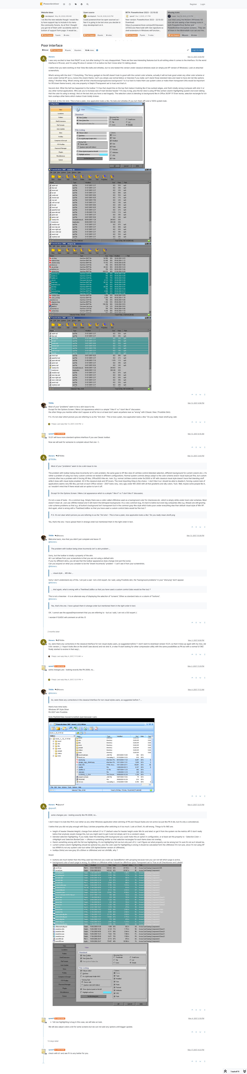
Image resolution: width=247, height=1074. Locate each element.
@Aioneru (60, 536)
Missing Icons (174, 12)
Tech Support (48, 35)
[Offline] (44, 405)
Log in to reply (197, 50)
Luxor (174, 16)
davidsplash (49, 16)
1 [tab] (115, 40)
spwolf (132, 16)
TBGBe (51, 403)
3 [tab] (123, 40)
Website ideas (47, 12)
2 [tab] (119, 40)
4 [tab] (127, 40)
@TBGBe (60, 456)
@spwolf (60, 805)
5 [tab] (131, 40)
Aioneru (51, 57)
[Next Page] (205, 24)
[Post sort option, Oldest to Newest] (188, 50)
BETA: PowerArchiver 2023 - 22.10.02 (142, 12)
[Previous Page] (42, 24)
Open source (88, 12)
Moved (46, 50)
